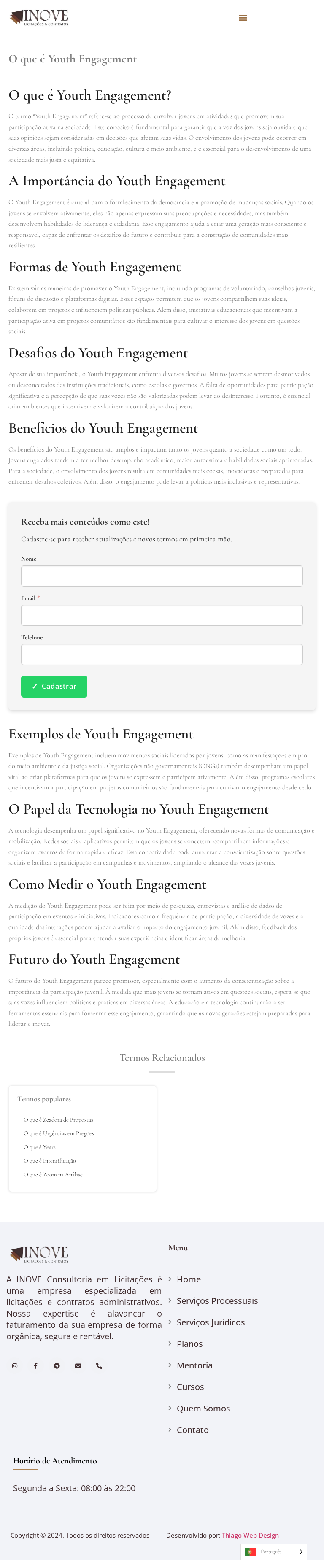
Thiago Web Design (250, 1535)
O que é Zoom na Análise (53, 1174)
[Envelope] (78, 1365)
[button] (243, 17)
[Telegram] (57, 1365)
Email (30, 598)
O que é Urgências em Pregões (59, 1133)
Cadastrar (54, 686)
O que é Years (40, 1147)
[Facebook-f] (35, 1365)
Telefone (32, 637)
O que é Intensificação (50, 1160)
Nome (28, 559)
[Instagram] (14, 1365)
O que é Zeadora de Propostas (58, 1119)
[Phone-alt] (99, 1365)
